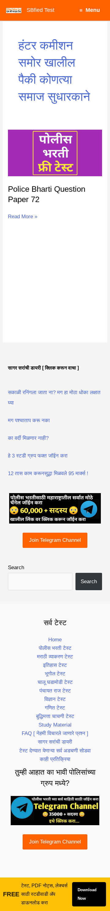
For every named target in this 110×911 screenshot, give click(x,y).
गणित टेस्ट (55, 708)
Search (16, 567)
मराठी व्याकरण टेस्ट (55, 657)
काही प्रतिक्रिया (55, 759)
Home (55, 640)
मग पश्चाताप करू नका (29, 420)
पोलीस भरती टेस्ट (55, 648)
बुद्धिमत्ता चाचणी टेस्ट (55, 716)
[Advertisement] (55, 280)
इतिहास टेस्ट (55, 665)
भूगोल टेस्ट (55, 674)
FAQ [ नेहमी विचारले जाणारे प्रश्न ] (55, 733)
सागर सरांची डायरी (55, 742)
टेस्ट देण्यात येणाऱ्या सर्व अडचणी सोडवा (55, 751)
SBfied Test (40, 10)
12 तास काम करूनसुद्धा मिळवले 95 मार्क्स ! (48, 473)
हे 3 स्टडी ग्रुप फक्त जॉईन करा (38, 456)
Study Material (55, 725)
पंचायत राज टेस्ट (55, 691)
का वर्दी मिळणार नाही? (28, 438)
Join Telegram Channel (55, 540)
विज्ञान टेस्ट (55, 699)
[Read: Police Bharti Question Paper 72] (55, 153)
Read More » (22, 217)
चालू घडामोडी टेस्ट (55, 682)
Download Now (87, 894)
